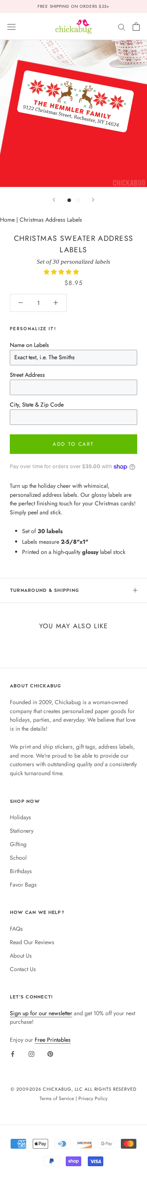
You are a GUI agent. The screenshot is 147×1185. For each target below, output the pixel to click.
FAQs (16, 929)
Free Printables (53, 1040)
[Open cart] (136, 26)
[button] (62, 272)
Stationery (21, 831)
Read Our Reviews (32, 942)
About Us (21, 956)
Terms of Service (57, 1098)
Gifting (18, 844)
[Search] (121, 26)
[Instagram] (31, 1053)
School (18, 858)
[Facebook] (13, 1053)
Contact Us (23, 969)
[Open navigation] (11, 26)
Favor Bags (23, 884)
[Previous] (54, 200)
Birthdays (21, 871)
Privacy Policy (92, 1098)
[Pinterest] (50, 1053)
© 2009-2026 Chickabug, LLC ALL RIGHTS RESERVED (73, 1089)
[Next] (93, 200)
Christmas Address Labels (51, 220)
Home (7, 220)
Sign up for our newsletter (41, 1013)
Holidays (20, 817)
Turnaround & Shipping (44, 590)
